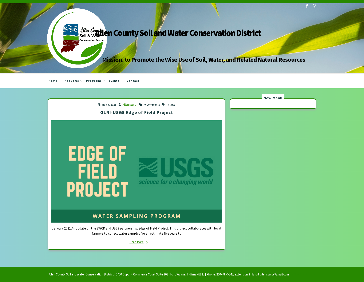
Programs (94, 81)
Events (114, 81)
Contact (133, 81)
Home (53, 81)
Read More (137, 242)
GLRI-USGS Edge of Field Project (136, 112)
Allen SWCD (129, 104)
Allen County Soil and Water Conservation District (178, 32)
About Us (72, 81)
